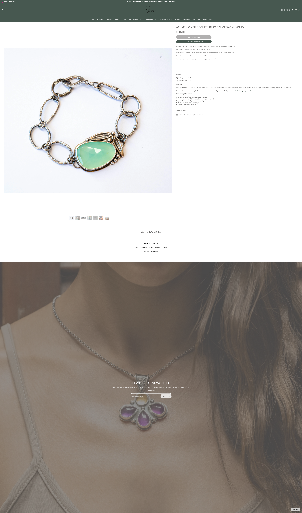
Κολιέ (177, 19)
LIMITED (109, 19)
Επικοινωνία (208, 19)
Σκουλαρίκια (164, 19)
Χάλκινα (186, 19)
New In (100, 19)
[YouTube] (289, 10)
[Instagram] (287, 10)
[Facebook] (282, 10)
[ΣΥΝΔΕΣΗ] (293, 10)
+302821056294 (9, 1)
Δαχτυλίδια (149, 19)
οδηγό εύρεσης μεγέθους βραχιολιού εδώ (246, 91)
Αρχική (91, 19)
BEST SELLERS (120, 19)
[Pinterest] (284, 10)
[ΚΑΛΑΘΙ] (299, 10)
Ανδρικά (196, 19)
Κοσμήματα (134, 19)
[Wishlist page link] (296, 10)
